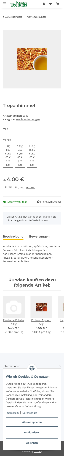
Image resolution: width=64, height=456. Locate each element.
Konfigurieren (32, 432)
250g (33, 155)
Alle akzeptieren (32, 422)
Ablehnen (32, 442)
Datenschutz (29, 412)
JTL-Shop (38, 451)
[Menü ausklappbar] (4, 2)
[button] (44, 3)
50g (9, 155)
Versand (30, 187)
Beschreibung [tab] (13, 236)
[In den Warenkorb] (6, 28)
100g (21, 155)
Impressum (12, 412)
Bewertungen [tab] (39, 236)
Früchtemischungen (28, 119)
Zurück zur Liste (13, 16)
